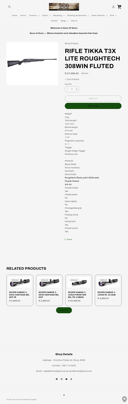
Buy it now (93, 106)
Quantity (68, 84)
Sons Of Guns (17, 399)
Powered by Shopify (29, 399)
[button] (9, 7)
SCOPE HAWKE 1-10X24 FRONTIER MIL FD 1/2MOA (77, 294)
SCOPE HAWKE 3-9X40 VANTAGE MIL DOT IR (19, 294)
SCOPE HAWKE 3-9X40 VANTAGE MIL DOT (49, 294)
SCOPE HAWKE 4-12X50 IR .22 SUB (107, 293)
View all (64, 310)
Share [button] (69, 239)
